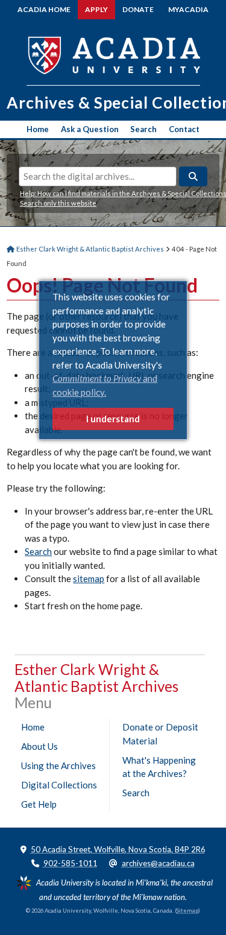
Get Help (39, 804)
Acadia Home (44, 9)
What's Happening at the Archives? (159, 767)
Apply (96, 9)
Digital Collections (59, 784)
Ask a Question (90, 129)
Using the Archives (58, 765)
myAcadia (188, 9)
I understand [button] (113, 418)
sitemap (88, 578)
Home (38, 129)
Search (143, 129)
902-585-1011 (70, 863)
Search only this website (58, 203)
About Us (39, 746)
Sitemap (187, 910)
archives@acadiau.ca (158, 863)
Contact (184, 129)
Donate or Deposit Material (160, 733)
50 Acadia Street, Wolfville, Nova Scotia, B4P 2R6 (118, 849)
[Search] (193, 176)
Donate (138, 9)
